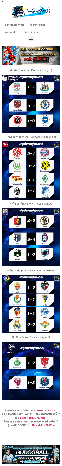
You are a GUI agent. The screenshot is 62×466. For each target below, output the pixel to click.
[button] (31, 38)
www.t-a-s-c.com (47, 410)
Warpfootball (37, 24)
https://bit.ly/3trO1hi (43, 425)
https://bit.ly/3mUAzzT (33, 417)
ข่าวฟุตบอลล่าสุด (14, 24)
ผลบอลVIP (10, 32)
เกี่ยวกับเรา (29, 32)
